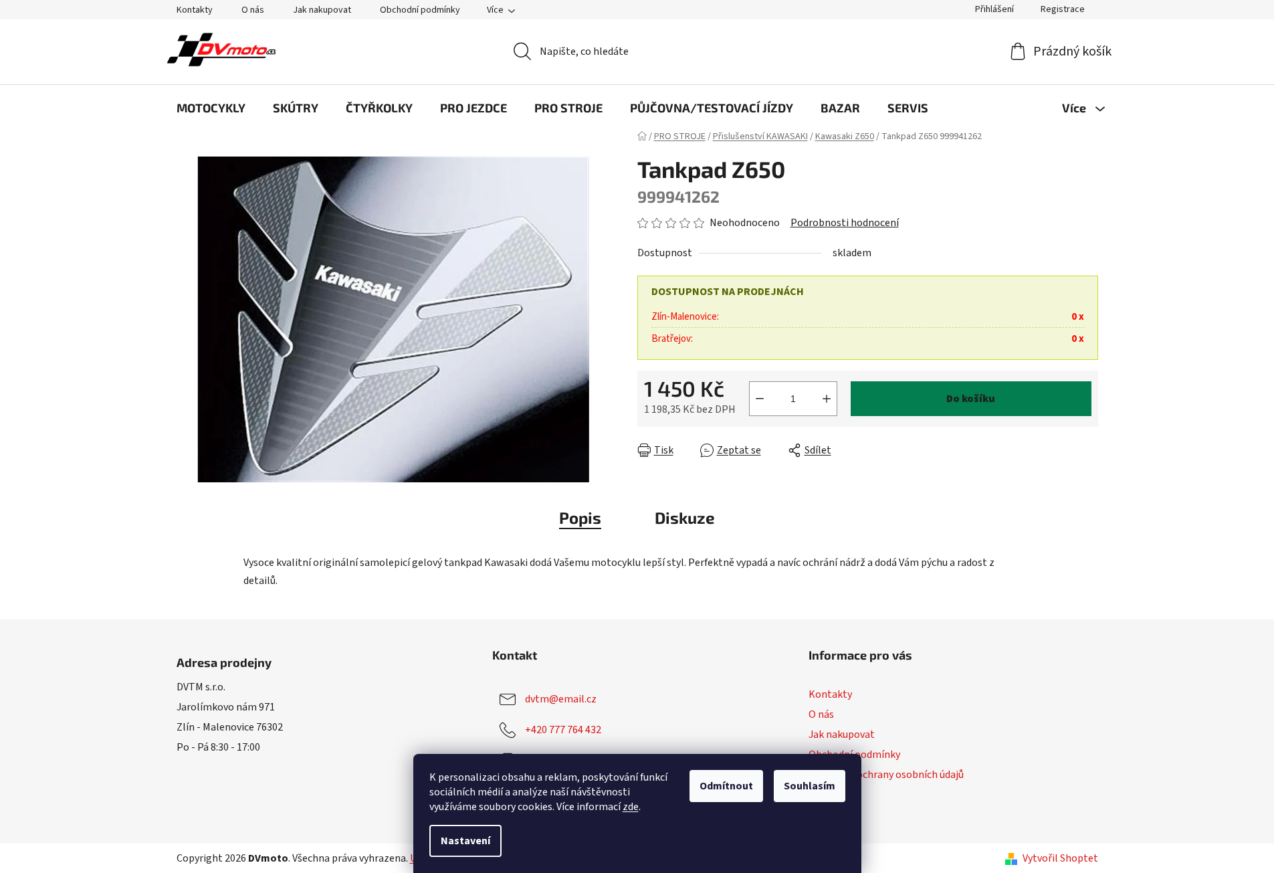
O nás (252, 10)
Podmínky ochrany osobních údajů (886, 774)
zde (631, 806)
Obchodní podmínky (420, 10)
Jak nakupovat (322, 10)
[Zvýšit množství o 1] (827, 398)
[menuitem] (211, 107)
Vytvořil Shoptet (1060, 858)
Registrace (1063, 9)
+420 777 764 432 (563, 729)
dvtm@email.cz (561, 699)
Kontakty (195, 10)
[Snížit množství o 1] (760, 398)
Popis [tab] (580, 517)
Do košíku (970, 398)
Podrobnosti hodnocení (844, 222)
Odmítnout (726, 786)
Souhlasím (809, 786)
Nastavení (465, 841)
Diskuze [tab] (685, 517)
